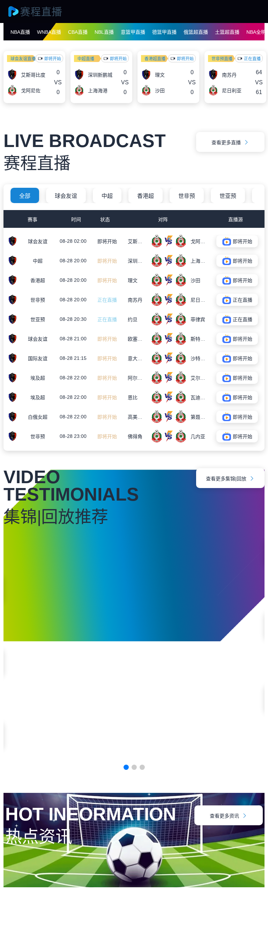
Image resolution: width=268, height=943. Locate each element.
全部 (24, 196)
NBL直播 (104, 32)
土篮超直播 (227, 32)
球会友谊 (66, 196)
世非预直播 (221, 58)
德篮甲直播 (164, 32)
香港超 (145, 196)
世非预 (186, 196)
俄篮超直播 (196, 32)
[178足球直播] (42, 11)
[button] (126, 767)
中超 (107, 196)
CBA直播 (78, 32)
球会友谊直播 (23, 58)
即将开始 (107, 241)
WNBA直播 (49, 32)
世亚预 (227, 196)
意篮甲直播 (133, 32)
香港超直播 (154, 58)
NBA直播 (20, 32)
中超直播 (85, 58)
